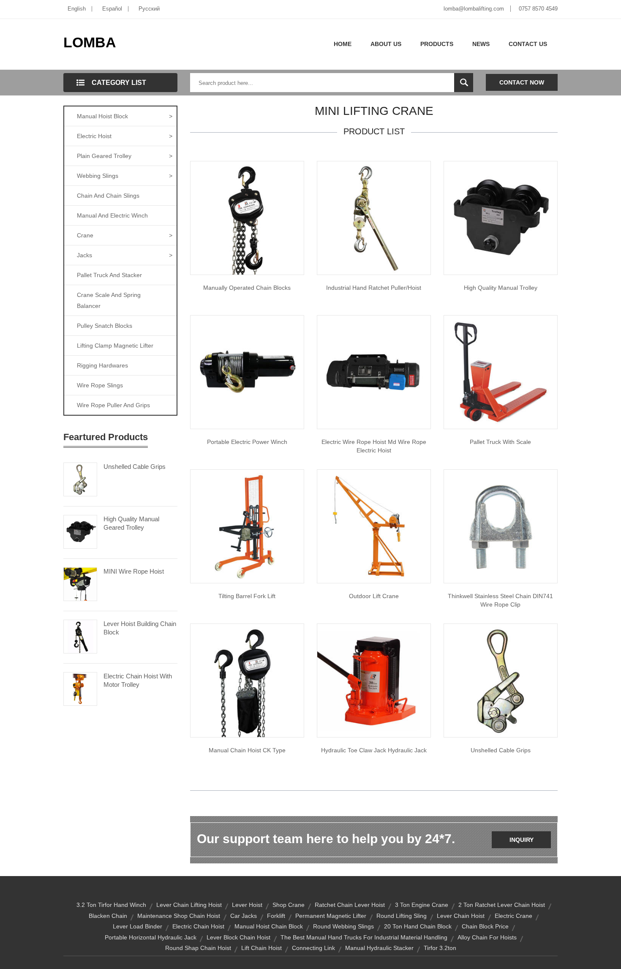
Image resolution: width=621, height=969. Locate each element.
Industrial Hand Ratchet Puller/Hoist (373, 287)
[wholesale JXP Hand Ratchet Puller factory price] (373, 217)
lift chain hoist (261, 948)
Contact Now (521, 82)
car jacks (243, 915)
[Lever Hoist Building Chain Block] (80, 635)
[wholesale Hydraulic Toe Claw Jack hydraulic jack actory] (373, 680)
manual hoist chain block (268, 926)
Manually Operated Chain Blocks (247, 287)
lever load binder (137, 926)
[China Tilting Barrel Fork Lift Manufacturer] (247, 526)
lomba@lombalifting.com (474, 8)
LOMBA (89, 42)
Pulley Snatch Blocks (104, 325)
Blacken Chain (108, 915)
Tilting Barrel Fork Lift (246, 596)
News (481, 44)
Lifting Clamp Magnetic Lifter (115, 345)
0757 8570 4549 (538, 8)
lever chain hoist (461, 915)
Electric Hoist (124, 136)
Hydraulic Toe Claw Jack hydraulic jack (374, 750)
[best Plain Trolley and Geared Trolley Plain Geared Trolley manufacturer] (500, 217)
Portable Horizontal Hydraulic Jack (150, 937)
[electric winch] (247, 371)
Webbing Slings (124, 175)
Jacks (124, 255)
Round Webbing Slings (343, 926)
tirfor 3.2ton (440, 948)
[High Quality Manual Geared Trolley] (80, 531)
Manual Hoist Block (124, 116)
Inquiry (521, 839)
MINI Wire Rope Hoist (134, 571)
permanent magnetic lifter (330, 915)
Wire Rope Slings (100, 385)
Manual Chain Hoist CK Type (247, 750)
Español (112, 8)
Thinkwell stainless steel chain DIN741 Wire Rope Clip (500, 600)
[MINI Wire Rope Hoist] (80, 583)
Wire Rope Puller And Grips (113, 405)
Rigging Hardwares (102, 365)
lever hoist (247, 904)
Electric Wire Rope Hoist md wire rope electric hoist (373, 446)
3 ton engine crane (421, 904)
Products (436, 44)
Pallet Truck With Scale (500, 441)
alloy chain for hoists (487, 937)
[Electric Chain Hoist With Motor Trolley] (80, 688)
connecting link (313, 948)
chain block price (485, 926)
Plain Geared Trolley (124, 155)
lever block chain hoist (238, 937)
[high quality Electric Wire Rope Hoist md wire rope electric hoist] (373, 371)
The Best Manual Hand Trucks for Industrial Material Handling (364, 937)
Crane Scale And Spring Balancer (109, 300)
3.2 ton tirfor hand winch (111, 904)
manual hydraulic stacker (379, 948)
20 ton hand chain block (418, 926)
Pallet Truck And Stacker (109, 275)
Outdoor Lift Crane (374, 596)
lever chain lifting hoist (189, 904)
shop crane (288, 904)
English (77, 8)
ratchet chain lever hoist (350, 904)
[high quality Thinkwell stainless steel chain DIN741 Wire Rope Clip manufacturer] (500, 526)
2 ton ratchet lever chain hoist (501, 904)
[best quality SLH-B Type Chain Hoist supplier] (247, 217)
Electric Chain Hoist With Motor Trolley (138, 680)
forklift (276, 915)
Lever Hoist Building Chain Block (140, 628)
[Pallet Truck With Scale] (500, 371)
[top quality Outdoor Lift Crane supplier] (373, 526)
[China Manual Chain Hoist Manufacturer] (247, 680)
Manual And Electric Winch (112, 215)
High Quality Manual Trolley (500, 287)
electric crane (513, 915)
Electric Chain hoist (198, 926)
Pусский (149, 8)
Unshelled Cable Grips (135, 466)
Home (342, 44)
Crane (124, 235)
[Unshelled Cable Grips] (80, 478)
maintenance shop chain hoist (178, 915)
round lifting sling (401, 915)
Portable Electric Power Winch (247, 441)
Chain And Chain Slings (108, 195)
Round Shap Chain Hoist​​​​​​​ (198, 948)
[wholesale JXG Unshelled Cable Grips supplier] (500, 680)
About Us (385, 44)
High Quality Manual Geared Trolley (131, 523)
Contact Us (528, 44)
